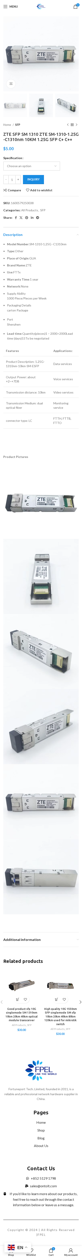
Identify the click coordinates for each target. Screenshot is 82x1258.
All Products (29, 210)
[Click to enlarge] (11, 83)
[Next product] (76, 125)
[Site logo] (41, 6)
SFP (17, 124)
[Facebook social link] (16, 217)
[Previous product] (68, 125)
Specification (12, 158)
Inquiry (33, 179)
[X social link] (21, 217)
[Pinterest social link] (27, 217)
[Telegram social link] (37, 217)
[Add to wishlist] (25, 999)
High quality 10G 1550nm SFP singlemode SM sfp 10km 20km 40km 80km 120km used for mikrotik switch (60, 1016)
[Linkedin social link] (32, 217)
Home (7, 124)
